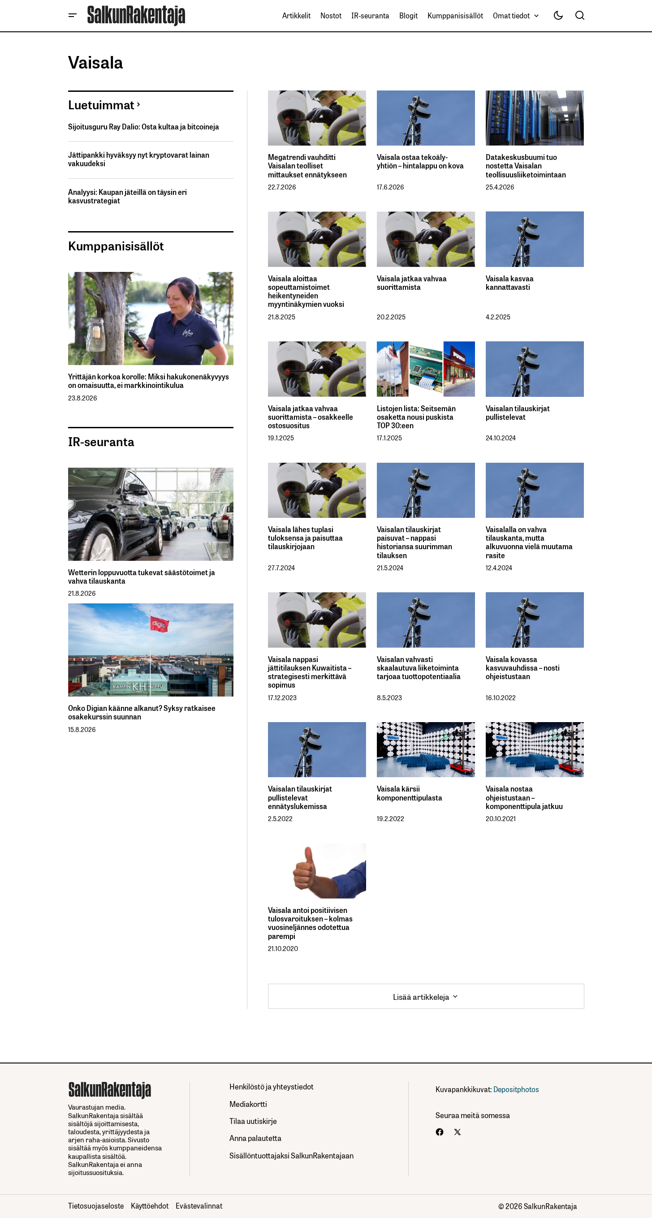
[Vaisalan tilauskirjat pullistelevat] (535, 368)
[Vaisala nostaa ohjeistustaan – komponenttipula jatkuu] (535, 749)
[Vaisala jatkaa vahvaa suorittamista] (426, 239)
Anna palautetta (255, 1137)
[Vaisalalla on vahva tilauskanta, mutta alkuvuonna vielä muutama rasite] (535, 490)
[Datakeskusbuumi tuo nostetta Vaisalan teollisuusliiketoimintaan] (535, 118)
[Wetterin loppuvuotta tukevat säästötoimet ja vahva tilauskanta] (150, 514)
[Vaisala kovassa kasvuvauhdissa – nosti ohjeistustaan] (535, 619)
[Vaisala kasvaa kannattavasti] (535, 239)
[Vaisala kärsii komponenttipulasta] (426, 749)
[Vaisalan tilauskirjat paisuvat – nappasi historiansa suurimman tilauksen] (426, 490)
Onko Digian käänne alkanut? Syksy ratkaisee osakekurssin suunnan (142, 712)
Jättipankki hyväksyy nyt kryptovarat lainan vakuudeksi (138, 159)
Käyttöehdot (149, 1205)
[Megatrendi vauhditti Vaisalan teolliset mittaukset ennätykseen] (317, 118)
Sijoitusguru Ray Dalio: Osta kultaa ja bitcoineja (143, 126)
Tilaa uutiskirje (253, 1120)
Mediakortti (248, 1103)
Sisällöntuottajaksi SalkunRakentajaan (291, 1155)
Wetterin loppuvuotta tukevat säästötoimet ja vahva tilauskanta (141, 576)
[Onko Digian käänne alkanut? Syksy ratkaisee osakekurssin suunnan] (150, 650)
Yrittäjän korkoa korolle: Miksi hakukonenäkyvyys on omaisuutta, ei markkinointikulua (148, 380)
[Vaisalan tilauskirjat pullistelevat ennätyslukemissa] (317, 749)
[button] (72, 15)
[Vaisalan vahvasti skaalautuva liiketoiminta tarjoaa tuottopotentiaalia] (426, 619)
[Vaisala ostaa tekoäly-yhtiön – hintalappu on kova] (426, 118)
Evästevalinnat (199, 1205)
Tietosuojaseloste (96, 1205)
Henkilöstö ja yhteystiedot (271, 1086)
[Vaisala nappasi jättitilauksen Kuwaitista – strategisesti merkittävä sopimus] (317, 619)
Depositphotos (516, 1089)
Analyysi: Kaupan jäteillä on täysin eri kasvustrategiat (127, 196)
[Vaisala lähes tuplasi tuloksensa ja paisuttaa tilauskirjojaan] (317, 490)
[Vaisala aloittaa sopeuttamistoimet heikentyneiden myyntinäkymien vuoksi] (317, 239)
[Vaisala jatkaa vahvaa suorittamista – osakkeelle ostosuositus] (317, 368)
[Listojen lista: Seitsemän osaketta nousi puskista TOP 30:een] (426, 368)
